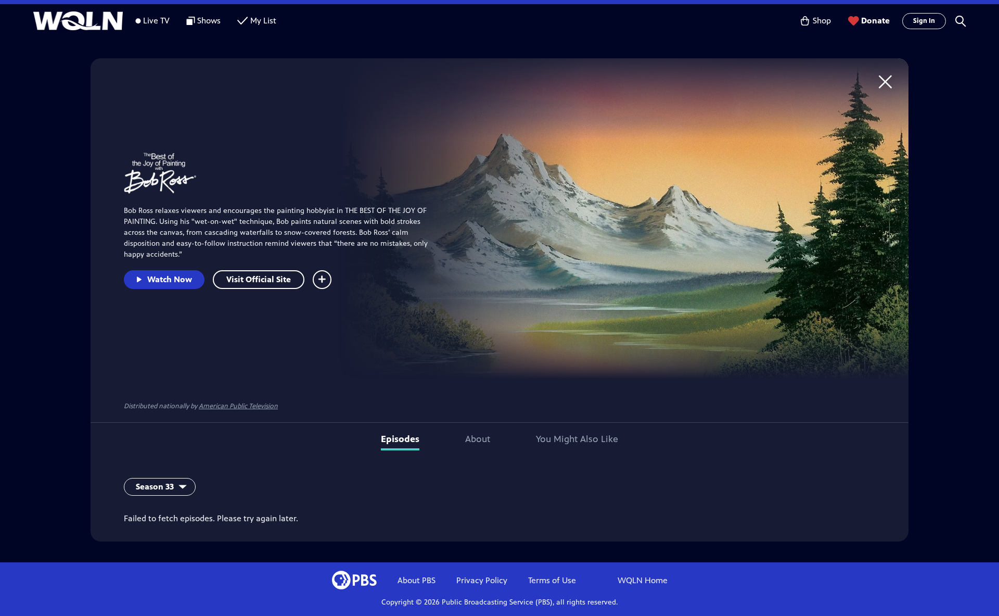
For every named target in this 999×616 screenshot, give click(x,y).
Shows (209, 21)
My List (263, 21)
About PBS (417, 580)
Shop (822, 21)
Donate (875, 21)
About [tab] (477, 439)
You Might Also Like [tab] (577, 439)
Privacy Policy (481, 580)
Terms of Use (552, 580)
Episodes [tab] (400, 439)
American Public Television (238, 406)
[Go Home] (885, 81)
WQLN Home (643, 580)
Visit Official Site (258, 279)
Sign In (924, 21)
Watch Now (169, 279)
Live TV (156, 21)
